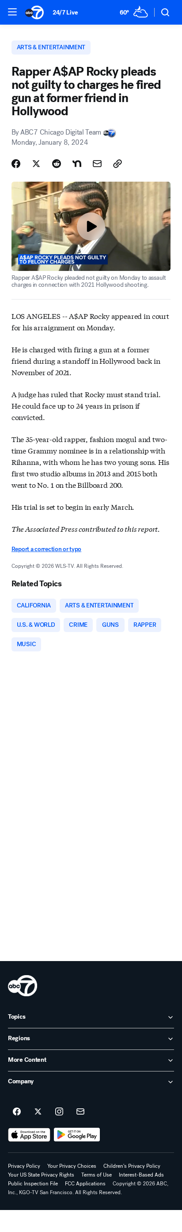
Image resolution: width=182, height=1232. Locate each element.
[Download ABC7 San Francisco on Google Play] (77, 1135)
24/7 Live (65, 12)
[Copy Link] (117, 163)
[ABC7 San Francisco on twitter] (38, 1112)
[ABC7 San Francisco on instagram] (59, 1112)
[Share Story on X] (36, 163)
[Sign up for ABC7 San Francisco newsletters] (80, 1112)
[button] (12, 12)
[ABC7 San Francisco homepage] (34, 12)
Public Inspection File (33, 1183)
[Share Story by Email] (97, 163)
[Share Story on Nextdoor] (76, 163)
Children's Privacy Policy (131, 1166)
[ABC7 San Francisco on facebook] (17, 1112)
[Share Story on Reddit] (56, 163)
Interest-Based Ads (141, 1174)
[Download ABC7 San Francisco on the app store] (29, 1135)
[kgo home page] (22, 985)
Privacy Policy (24, 1166)
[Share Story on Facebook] (15, 163)
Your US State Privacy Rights (41, 1174)
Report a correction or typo (46, 549)
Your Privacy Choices (71, 1166)
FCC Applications (85, 1183)
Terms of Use (96, 1174)
